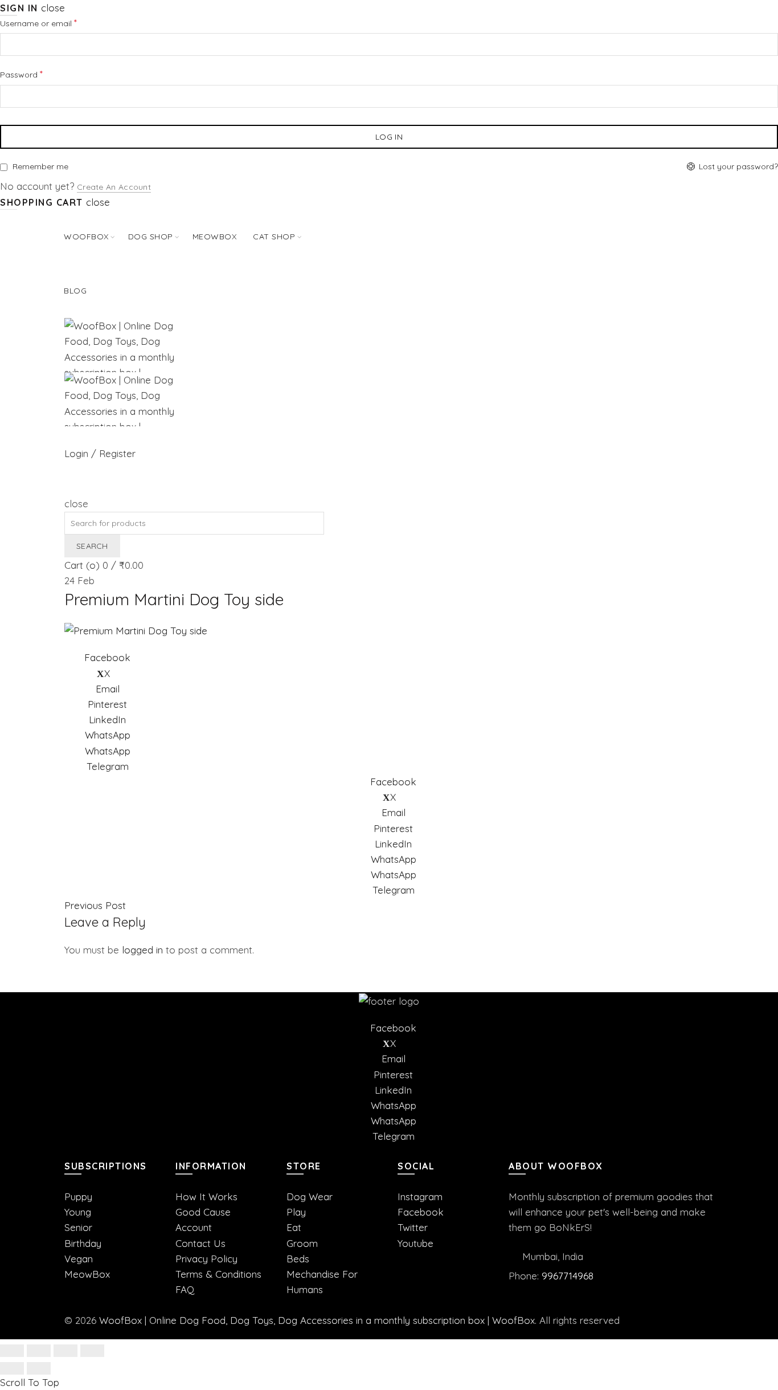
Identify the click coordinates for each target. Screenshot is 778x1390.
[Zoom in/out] (92, 1350)
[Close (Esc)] (12, 1350)
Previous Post (95, 905)
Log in (389, 137)
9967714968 (567, 1276)
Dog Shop (150, 236)
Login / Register (100, 453)
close (53, 8)
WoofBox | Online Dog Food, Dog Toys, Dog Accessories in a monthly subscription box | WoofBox (317, 1320)
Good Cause (203, 1212)
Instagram (420, 1197)
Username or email (55, 22)
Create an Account (114, 187)
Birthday (82, 1243)
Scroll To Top (29, 1382)
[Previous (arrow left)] (12, 1368)
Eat (293, 1227)
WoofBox (86, 236)
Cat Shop (274, 236)
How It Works (206, 1197)
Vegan (78, 1259)
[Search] (68, 488)
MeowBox (87, 1274)
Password (38, 74)
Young (77, 1212)
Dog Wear (309, 1197)
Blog (75, 291)
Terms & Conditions (218, 1274)
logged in (142, 950)
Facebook (421, 1212)
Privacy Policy (206, 1259)
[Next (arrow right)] (39, 1368)
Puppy (78, 1197)
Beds (297, 1259)
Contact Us (200, 1243)
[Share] (39, 1350)
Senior (78, 1227)
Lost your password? (738, 166)
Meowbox (215, 236)
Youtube (415, 1243)
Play (296, 1212)
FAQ (184, 1289)
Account (193, 1227)
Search (92, 546)
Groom (302, 1243)
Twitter (413, 1227)
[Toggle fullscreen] (65, 1350)
